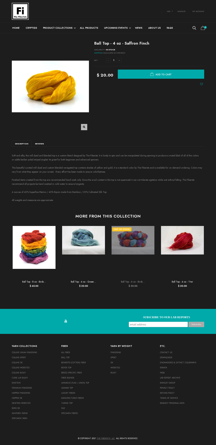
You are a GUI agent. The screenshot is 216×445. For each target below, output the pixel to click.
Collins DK (17, 362)
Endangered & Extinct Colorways (178, 362)
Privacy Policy (167, 387)
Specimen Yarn (19, 418)
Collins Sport (19, 357)
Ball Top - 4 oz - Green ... (83, 281)
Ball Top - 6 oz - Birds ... (133, 281)
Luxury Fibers (68, 393)
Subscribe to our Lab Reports (166, 317)
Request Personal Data (172, 403)
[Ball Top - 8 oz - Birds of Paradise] (34, 252)
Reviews (39, 143)
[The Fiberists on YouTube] (65, 321)
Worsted (115, 367)
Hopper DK (17, 398)
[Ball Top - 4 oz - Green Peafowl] (83, 252)
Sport (113, 357)
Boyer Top (66, 367)
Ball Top (65, 357)
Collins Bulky (19, 372)
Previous (4, 255)
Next (211, 255)
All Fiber (65, 352)
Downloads (166, 357)
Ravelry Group (167, 382)
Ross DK (16, 408)
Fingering (116, 352)
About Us (154, 28)
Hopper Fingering (21, 393)
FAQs (170, 28)
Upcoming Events (116, 28)
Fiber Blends (67, 377)
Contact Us (166, 352)
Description (21, 143)
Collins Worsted (21, 367)
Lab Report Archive (170, 377)
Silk (63, 408)
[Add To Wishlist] (201, 84)
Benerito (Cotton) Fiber (73, 362)
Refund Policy (167, 393)
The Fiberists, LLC (106, 438)
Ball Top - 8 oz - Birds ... (34, 281)
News (138, 28)
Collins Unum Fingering (24, 352)
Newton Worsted (21, 403)
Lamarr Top (67, 387)
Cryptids (31, 28)
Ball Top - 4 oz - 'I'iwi (182, 281)
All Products (89, 28)
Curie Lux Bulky (20, 377)
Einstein (16, 382)
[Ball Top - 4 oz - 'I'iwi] (182, 252)
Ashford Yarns (20, 413)
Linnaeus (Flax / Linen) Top (75, 382)
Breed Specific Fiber (71, 372)
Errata (163, 367)
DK (112, 362)
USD (168, 11)
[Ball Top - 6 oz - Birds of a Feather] (133, 252)
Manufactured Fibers (72, 398)
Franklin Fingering (22, 387)
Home (16, 28)
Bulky (113, 372)
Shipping (98, 53)
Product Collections (57, 28)
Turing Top (67, 403)
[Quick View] (51, 237)
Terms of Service (169, 398)
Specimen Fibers (69, 413)
